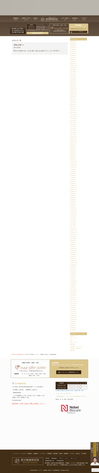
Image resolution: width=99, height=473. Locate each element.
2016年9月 (73, 236)
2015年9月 (73, 252)
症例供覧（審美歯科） (76, 348)
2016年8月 (73, 238)
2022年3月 (73, 106)
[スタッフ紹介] (65, 18)
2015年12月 (73, 248)
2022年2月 (73, 108)
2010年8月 (73, 323)
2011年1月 (73, 313)
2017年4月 (73, 224)
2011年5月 (73, 307)
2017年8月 (73, 218)
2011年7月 (73, 305)
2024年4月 (73, 59)
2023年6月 (73, 76)
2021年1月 (73, 135)
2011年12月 (73, 301)
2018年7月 (73, 195)
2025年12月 (73, 47)
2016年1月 (73, 246)
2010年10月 (73, 319)
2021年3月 (73, 130)
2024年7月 (73, 57)
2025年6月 (73, 49)
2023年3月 (73, 82)
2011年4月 (73, 309)
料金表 (60, 453)
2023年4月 (73, 80)
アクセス (72, 453)
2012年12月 (73, 291)
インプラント (42, 453)
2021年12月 (73, 112)
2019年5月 (73, 175)
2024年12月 (73, 51)
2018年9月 (73, 191)
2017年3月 (73, 226)
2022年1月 (73, 110)
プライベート (73, 338)
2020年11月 (73, 139)
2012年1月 (73, 299)
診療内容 (72, 350)
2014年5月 (73, 273)
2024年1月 (73, 61)
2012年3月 (73, 297)
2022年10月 (73, 92)
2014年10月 (73, 265)
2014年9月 (73, 267)
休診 (71, 340)
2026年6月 (73, 43)
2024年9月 (73, 55)
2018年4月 (73, 202)
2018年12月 (73, 185)
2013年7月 (73, 287)
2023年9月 (73, 70)
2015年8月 (73, 254)
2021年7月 (73, 122)
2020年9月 (73, 143)
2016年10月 (73, 234)
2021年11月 (73, 114)
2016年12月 (73, 230)
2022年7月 (73, 98)
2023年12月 (73, 63)
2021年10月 (73, 116)
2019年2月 (73, 181)
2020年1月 (73, 159)
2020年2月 (73, 157)
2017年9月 (73, 216)
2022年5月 (73, 102)
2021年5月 (73, 126)
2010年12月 (73, 315)
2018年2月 (73, 206)
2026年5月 (73, 45)
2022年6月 (73, 100)
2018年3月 (73, 204)
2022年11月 (73, 90)
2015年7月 (73, 256)
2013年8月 (73, 285)
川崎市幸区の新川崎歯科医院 (17, 354)
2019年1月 (73, 183)
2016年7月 (73, 240)
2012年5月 (73, 293)
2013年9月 (73, 283)
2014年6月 (73, 271)
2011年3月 (73, 311)
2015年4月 (73, 258)
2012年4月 (73, 295)
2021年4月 (73, 128)
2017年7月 (73, 220)
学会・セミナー (74, 342)
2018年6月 (73, 198)
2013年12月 (73, 281)
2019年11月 (73, 163)
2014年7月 (73, 269)
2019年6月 (73, 173)
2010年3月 (73, 325)
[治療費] (35, 18)
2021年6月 (73, 124)
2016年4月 (73, 244)
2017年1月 (73, 228)
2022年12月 (73, 88)
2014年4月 (73, 275)
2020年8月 (73, 145)
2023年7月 (73, 74)
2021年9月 (73, 118)
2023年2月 (73, 84)
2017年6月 (73, 222)
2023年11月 (73, 65)
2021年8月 (73, 120)
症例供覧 (72, 344)
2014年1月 (73, 279)
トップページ (16, 453)
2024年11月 (73, 53)
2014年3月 (73, 277)
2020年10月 (73, 141)
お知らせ (72, 336)
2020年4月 (73, 153)
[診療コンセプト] (26, 18)
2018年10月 (73, 189)
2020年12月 (73, 137)
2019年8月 (73, 169)
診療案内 (35, 453)
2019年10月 (73, 165)
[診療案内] (16, 18)
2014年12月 (73, 260)
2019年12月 (73, 161)
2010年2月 (73, 328)
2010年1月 (73, 330)
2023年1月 (73, 86)
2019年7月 (73, 171)
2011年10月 (73, 303)
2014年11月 (73, 262)
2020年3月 (73, 155)
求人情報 (84, 453)
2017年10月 (73, 214)
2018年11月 (73, 187)
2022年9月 (73, 94)
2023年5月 (73, 78)
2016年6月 (73, 242)
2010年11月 (73, 317)
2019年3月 (73, 179)
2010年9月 (73, 321)
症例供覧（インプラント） (77, 346)
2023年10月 (73, 68)
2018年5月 (73, 200)
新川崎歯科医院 (20, 383)
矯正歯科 (55, 453)
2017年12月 (73, 210)
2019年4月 (73, 177)
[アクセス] (84, 18)
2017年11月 (73, 212)
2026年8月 (73, 41)
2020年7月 (73, 147)
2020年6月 (73, 149)
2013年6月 (73, 289)
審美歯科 (49, 453)
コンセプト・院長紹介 (26, 453)
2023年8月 (73, 72)
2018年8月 (73, 193)
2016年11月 (73, 232)
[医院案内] (75, 18)
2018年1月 (73, 208)
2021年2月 (73, 132)
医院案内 (66, 453)
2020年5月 (73, 151)
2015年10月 (73, 250)
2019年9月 (73, 167)
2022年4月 (73, 104)
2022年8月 (73, 96)
